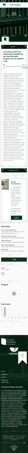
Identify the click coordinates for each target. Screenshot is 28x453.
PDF (15, 259)
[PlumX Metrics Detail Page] (14, 293)
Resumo (13, 46)
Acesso (13, 35)
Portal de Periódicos (15, 5)
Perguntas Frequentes (5, 381)
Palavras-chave (13, 170)
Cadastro (5, 35)
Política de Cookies (10, 438)
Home (3, 371)
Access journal (16, 217)
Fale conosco (20, 437)
